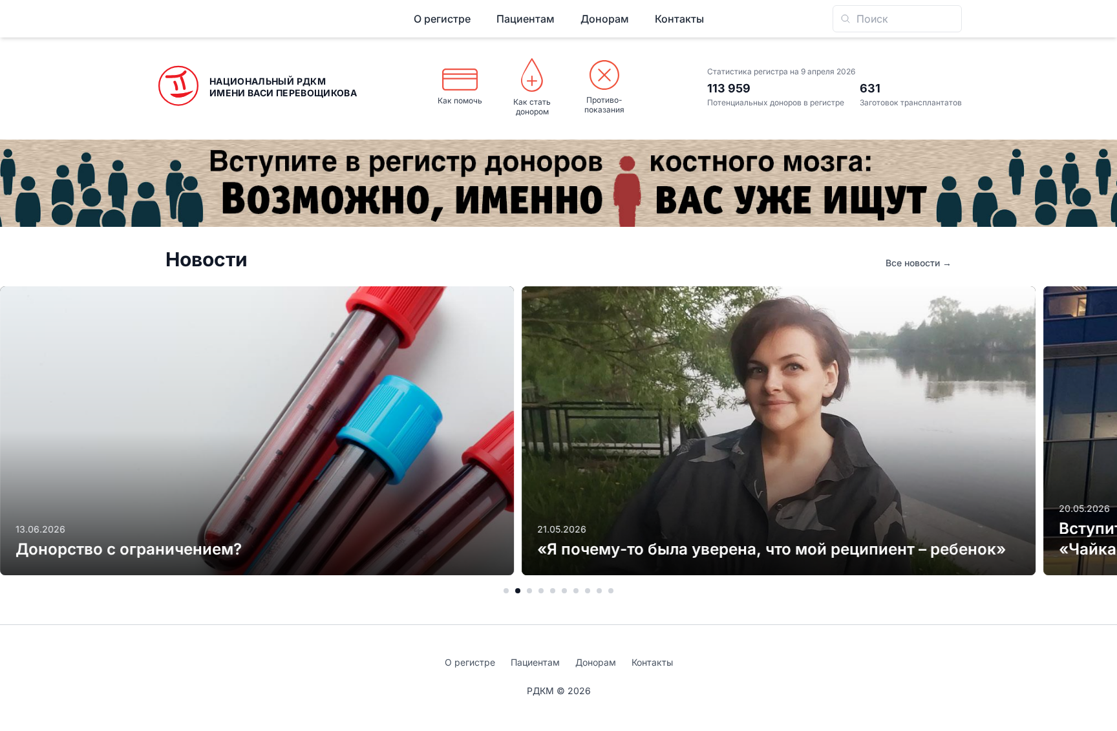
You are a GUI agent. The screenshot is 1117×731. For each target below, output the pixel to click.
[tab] (506, 590)
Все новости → (919, 262)
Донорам (604, 18)
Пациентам (525, 18)
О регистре (442, 18)
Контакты (679, 18)
